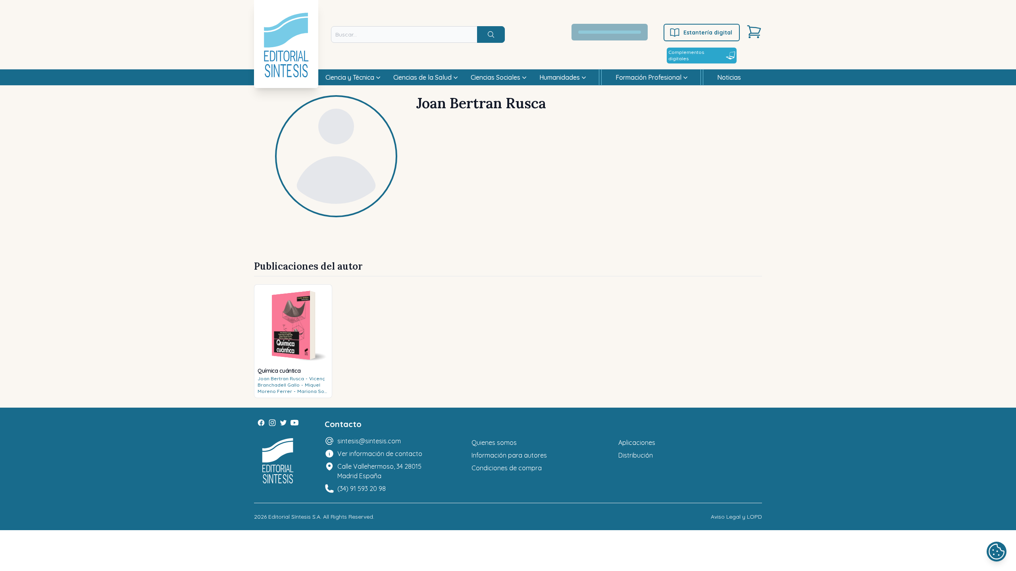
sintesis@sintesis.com (369, 441)
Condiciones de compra (506, 468)
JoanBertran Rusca (281, 378)
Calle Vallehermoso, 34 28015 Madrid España (379, 471)
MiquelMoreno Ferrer (289, 388)
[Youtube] (294, 423)
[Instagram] (272, 423)
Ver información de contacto (379, 454)
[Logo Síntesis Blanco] (278, 461)
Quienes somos (494, 442)
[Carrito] (754, 32)
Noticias (729, 77)
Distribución (635, 455)
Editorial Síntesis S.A (294, 516)
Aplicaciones (636, 442)
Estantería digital (707, 32)
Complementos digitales (686, 55)
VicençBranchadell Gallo (291, 382)
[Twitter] (283, 423)
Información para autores (509, 455)
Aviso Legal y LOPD (736, 516)
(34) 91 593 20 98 (361, 488)
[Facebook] (261, 423)
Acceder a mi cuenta (614, 32)
